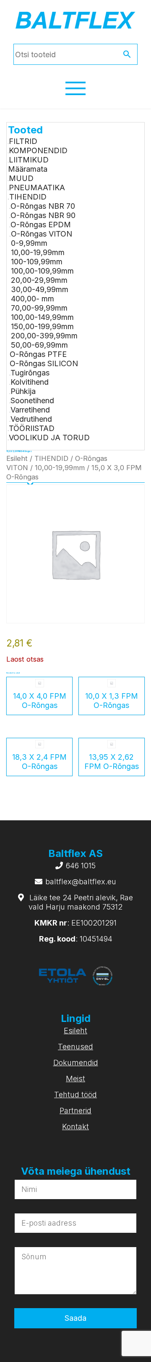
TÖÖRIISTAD (32, 428)
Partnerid (75, 1110)
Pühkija (23, 391)
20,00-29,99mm (39, 280)
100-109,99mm (36, 261)
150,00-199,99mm (42, 326)
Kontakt (75, 1126)
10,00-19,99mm (38, 252)
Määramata (27, 169)
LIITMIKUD (29, 159)
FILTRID (23, 141)
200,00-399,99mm (44, 335)
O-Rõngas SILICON (44, 363)
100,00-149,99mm (42, 317)
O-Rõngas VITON (41, 233)
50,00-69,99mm (39, 344)
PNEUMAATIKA (37, 187)
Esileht (17, 458)
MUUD (21, 178)
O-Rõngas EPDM (40, 224)
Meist (75, 1078)
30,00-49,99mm (39, 289)
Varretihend (30, 409)
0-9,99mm (29, 243)
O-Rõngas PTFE (38, 354)
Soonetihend (32, 400)
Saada (75, 1318)
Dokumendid (75, 1062)
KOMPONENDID (38, 150)
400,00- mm (32, 298)
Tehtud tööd (75, 1094)
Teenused (75, 1046)
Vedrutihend (31, 419)
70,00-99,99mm (39, 307)
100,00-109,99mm (42, 270)
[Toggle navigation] (75, 88)
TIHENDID (28, 196)
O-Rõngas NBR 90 (43, 215)
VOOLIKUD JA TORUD (49, 437)
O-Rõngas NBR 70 (42, 206)
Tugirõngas (29, 372)
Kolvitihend (29, 382)
